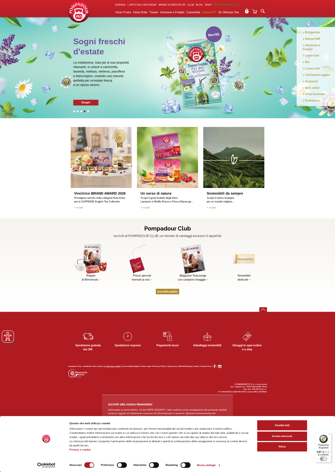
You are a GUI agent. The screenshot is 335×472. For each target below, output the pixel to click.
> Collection (311, 55)
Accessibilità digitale (131, 366)
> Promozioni (311, 100)
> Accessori (310, 81)
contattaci (72, 366)
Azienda (120, 4)
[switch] (122, 465)
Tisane (153, 12)
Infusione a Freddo (172, 12)
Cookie (196, 366)
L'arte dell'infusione (142, 4)
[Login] (247, 8)
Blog (199, 4)
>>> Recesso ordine (112, 366)
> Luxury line (311, 68)
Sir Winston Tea (228, 12)
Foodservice (206, 366)
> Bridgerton (311, 32)
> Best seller (311, 87)
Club (190, 4)
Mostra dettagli (206, 465)
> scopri (78, 207)
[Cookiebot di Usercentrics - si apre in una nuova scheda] (46, 465)
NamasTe (209, 12)
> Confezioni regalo (316, 75)
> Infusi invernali (314, 94)
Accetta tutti (282, 425)
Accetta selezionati (282, 436)
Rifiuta (282, 446)
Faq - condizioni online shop (90, 366)
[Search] (263, 8)
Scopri (85, 102)
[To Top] (263, 309)
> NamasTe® (311, 38)
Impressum (172, 366)
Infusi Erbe (140, 12)
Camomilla (193, 12)
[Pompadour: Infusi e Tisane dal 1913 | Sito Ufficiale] (79, 11)
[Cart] (255, 8)
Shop (208, 4)
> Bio (306, 62)
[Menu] (329, 435)
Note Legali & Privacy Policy (154, 366)
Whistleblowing (185, 366)
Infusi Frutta (123, 12)
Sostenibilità (228, 4)
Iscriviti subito (167, 291)
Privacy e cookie (80, 449)
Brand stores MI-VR (172, 4)
